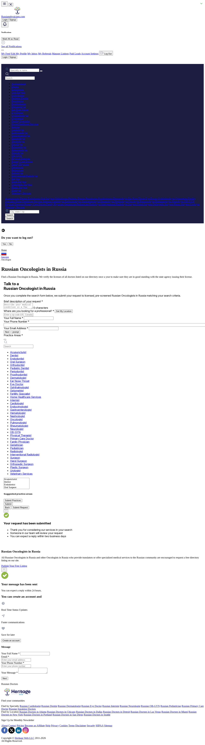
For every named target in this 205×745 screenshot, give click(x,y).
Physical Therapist (21, 158)
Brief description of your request (23, 301)
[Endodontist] (16, 484)
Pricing (20, 725)
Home (4, 250)
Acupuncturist (19, 83)
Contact (12, 725)
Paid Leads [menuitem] (75, 53)
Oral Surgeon (18, 92)
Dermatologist (19, 106)
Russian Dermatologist (69, 706)
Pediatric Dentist (20, 98)
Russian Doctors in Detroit (116, 711)
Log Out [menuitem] (108, 54)
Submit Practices (13, 500)
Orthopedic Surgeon (22, 184)
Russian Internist (110, 706)
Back (7, 507)
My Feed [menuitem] (5, 53)
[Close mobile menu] (10, 5)
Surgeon (16, 178)
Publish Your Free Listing (14, 566)
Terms (71, 725)
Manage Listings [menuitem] (60, 53)
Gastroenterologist (21, 135)
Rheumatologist (19, 150)
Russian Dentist (49, 706)
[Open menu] (4, 4)
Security (91, 725)
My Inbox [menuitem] (32, 53)
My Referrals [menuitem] (44, 53)
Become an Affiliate (35, 725)
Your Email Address (16, 328)
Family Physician (20, 164)
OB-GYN (17, 155)
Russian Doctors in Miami (174, 711)
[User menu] (2, 50)
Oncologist (17, 144)
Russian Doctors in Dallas (89, 711)
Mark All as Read (10, 39)
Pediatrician (17, 170)
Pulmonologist (19, 147)
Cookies (63, 725)
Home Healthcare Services (25, 124)
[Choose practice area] (5, 339)
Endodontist (18, 89)
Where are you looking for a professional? (29, 311)
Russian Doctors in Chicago (61, 711)
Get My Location (63, 311)
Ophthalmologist (20, 115)
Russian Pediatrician (170, 706)
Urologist (16, 190)
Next (7, 332)
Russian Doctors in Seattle (97, 714)
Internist (16, 126)
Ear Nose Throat (20, 109)
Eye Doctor (17, 112)
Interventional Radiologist (25, 175)
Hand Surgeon (19, 181)
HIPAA (99, 725)
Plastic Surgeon (19, 187)
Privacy (55, 725)
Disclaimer (80, 725)
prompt (15, 332)
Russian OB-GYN (150, 706)
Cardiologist (18, 129)
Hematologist (18, 138)
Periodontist (18, 101)
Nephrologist (18, 141)
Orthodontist (18, 95)
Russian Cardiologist (30, 706)
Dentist (15, 86)
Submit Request (20, 507)
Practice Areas (13, 335)
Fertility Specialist (21, 121)
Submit (8, 504)
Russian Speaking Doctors (22, 709)
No (10, 244)
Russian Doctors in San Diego (68, 714)
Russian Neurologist (130, 706)
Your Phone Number (16, 321)
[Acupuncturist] (16, 479)
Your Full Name (13, 318)
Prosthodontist (19, 103)
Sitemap (108, 725)
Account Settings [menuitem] (89, 53)
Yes (4, 244)
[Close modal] (4, 569)
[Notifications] (4, 24)
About (4, 725)
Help (47, 725)
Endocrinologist (20, 132)
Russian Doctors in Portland (38, 714)
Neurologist (17, 152)
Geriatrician (17, 167)
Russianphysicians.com (13, 16)
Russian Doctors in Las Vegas (146, 711)
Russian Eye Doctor (91, 706)
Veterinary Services (21, 193)
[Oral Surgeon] (16, 487)
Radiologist (17, 173)
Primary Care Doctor (22, 161)
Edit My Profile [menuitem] (19, 53)
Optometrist (17, 118)
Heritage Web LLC (24, 738)
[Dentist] (16, 482)
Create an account (11, 640)
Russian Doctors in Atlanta (32, 711)
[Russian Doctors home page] (17, 13)
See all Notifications (11, 46)
